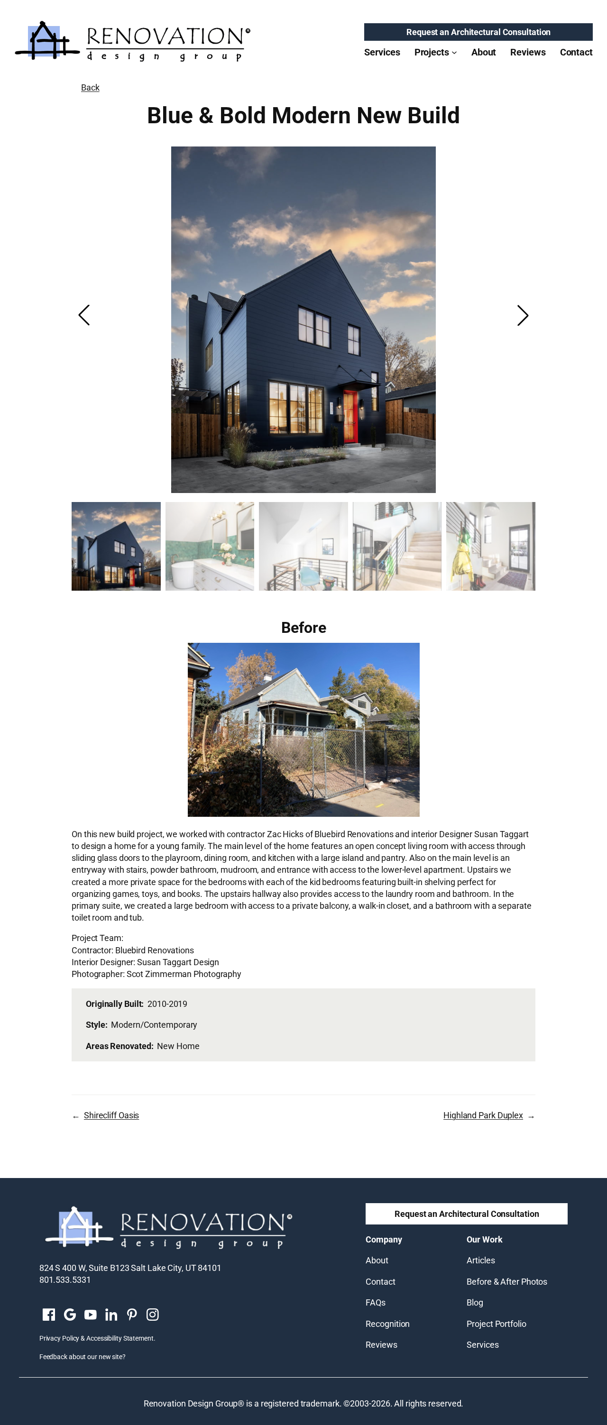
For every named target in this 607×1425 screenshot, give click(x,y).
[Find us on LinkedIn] (111, 1315)
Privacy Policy (59, 1338)
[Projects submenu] (454, 52)
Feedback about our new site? (82, 1357)
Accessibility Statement (120, 1338)
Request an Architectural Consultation (478, 32)
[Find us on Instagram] (152, 1315)
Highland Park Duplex (483, 1115)
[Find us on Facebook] (48, 1315)
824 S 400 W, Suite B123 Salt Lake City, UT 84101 (130, 1268)
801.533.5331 (65, 1280)
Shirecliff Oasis (111, 1115)
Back (90, 87)
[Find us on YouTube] (90, 1315)
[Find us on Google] (69, 1315)
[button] (523, 315)
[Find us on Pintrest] (131, 1315)
